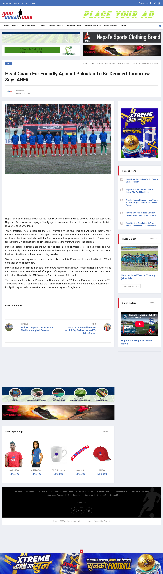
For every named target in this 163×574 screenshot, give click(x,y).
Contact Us (18, 3)
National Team (74, 25)
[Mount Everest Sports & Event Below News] (58, 402)
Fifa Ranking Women (140, 491)
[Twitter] (155, 3)
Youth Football (110, 25)
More (105, 431)
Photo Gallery (56, 25)
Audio (90, 491)
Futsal (123, 25)
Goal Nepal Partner (55, 495)
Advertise (7, 3)
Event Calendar (74, 495)
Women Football (93, 25)
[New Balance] (58, 420)
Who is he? (101, 495)
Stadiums (89, 495)
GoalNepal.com (17, 14)
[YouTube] (159, 3)
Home (6, 25)
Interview (30, 491)
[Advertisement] (58, 197)
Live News (18, 491)
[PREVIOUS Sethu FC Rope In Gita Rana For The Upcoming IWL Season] (30, 335)
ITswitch (107, 521)
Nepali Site (30, 3)
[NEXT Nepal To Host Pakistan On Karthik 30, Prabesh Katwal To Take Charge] (86, 338)
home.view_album (130, 286)
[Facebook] (150, 3)
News (15, 25)
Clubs (42, 25)
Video (81, 491)
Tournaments (28, 25)
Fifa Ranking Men (120, 491)
